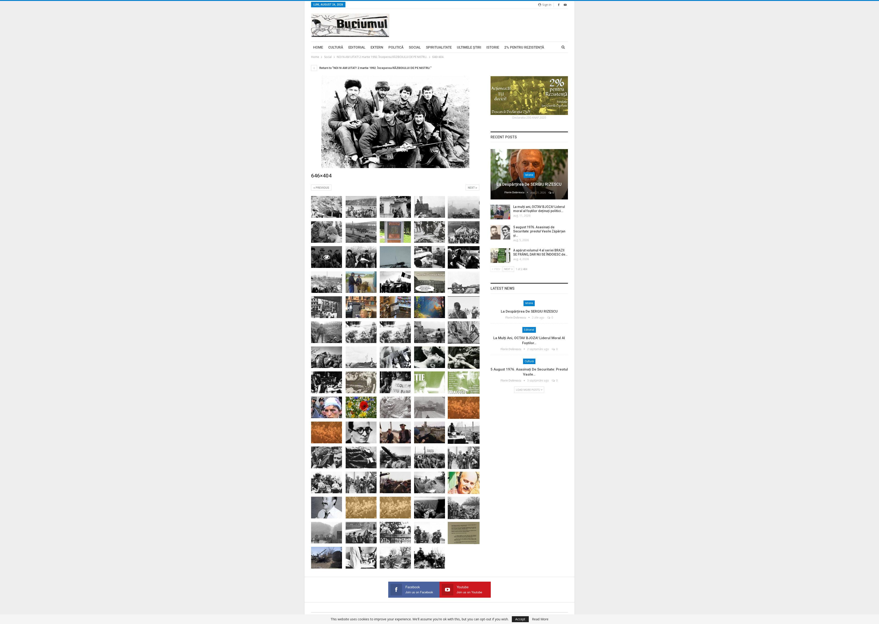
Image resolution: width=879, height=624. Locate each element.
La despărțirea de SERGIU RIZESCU (529, 184)
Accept (520, 619)
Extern (377, 47)
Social (415, 47)
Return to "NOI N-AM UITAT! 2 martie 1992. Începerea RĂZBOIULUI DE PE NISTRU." (375, 68)
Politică (396, 47)
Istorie (492, 47)
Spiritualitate (439, 47)
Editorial (356, 47)
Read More (540, 619)
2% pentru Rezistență (524, 47)
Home (318, 47)
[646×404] (326, 207)
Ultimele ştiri (469, 47)
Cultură (335, 47)
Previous (322, 187)
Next (471, 187)
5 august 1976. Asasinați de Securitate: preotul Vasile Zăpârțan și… (539, 231)
